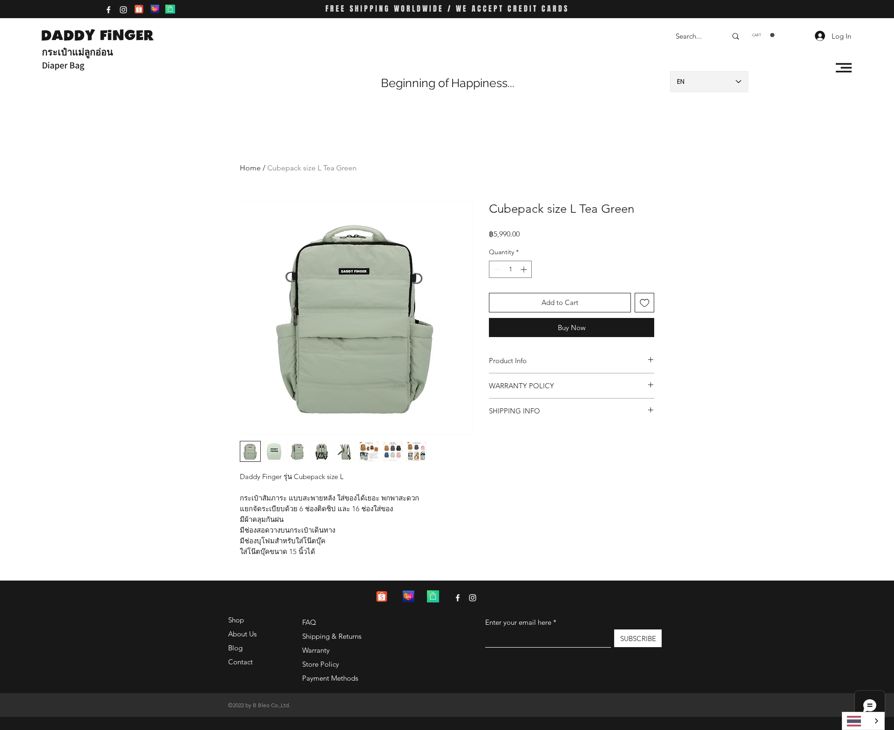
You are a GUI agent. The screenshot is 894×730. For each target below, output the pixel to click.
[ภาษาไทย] (863, 721)
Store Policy (320, 664)
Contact (240, 661)
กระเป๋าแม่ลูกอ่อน (77, 52)
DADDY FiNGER (97, 35)
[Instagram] (123, 9)
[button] (763, 35)
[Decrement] (496, 269)
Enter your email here (518, 622)
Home (250, 167)
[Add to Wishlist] (645, 303)
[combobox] (863, 721)
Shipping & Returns (331, 636)
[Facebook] (108, 9)
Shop (236, 619)
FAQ (309, 622)
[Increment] (524, 269)
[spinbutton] (510, 269)
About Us (242, 633)
